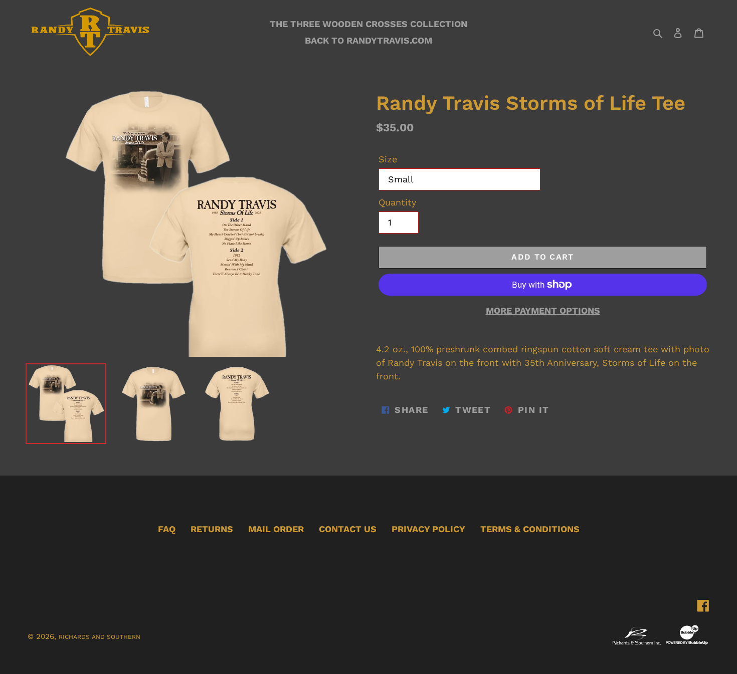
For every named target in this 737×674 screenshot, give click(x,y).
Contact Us (348, 529)
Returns (212, 529)
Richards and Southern (99, 636)
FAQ (166, 529)
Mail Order (276, 529)
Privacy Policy (428, 529)
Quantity (397, 202)
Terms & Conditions (530, 529)
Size (388, 159)
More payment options (543, 310)
